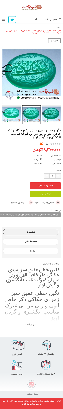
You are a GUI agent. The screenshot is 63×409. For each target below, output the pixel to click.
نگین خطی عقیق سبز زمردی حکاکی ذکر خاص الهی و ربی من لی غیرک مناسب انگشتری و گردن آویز (33, 32)
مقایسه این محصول (18, 202)
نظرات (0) (30, 251)
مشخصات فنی (31, 241)
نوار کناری (54, 40)
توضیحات (31, 232)
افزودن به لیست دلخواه (44, 202)
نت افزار (25, 404)
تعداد (58, 170)
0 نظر (48, 144)
